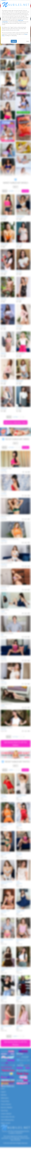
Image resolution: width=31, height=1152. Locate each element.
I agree (14, 41)
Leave (27, 41)
